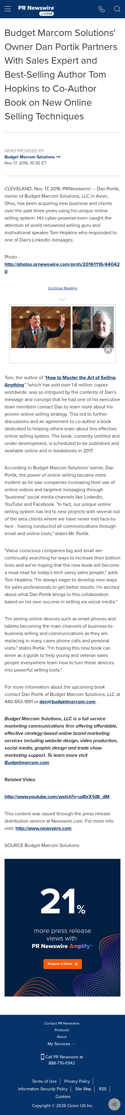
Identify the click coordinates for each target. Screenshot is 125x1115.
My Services (60, 1044)
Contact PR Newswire (61, 1023)
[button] (62, 328)
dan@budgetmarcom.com (67, 701)
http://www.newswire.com (43, 828)
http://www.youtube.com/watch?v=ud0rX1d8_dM (57, 796)
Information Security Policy (43, 1089)
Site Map (83, 1089)
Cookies (63, 1096)
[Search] (117, 9)
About (62, 1036)
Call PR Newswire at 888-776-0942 (63, 1060)
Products (62, 1030)
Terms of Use (44, 1081)
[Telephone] (102, 9)
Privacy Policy (77, 1081)
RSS (102, 1089)
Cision (73, 1106)
